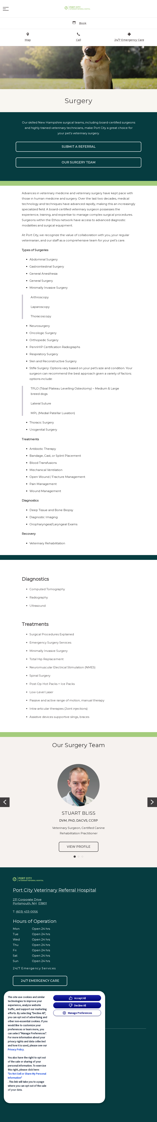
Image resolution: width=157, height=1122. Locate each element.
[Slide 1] (75, 857)
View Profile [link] (78, 847)
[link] (78, 8)
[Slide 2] (78, 856)
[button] (6, 9)
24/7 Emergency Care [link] (40, 981)
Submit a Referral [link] (79, 146)
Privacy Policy (16, 1049)
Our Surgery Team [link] (79, 162)
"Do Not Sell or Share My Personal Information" (27, 1075)
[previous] (5, 802)
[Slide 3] (82, 856)
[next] (152, 802)
